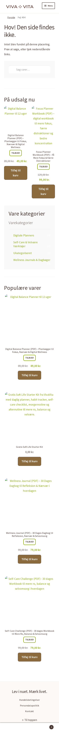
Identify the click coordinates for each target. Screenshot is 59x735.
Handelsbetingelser (29, 699)
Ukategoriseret (22, 253)
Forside (11, 17)
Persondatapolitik (29, 705)
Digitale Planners (23, 235)
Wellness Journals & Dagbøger (31, 260)
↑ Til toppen (29, 720)
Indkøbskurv (45, 726)
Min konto (10, 729)
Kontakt (29, 711)
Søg (29, 729)
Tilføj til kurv (16, 173)
